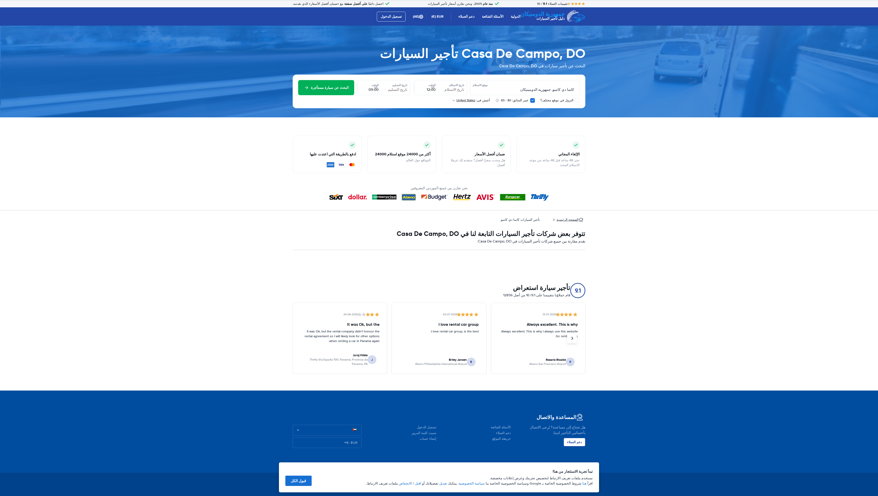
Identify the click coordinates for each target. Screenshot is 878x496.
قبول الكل (298, 480)
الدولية (515, 16)
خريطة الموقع (501, 439)
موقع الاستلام (480, 85)
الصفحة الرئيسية (567, 220)
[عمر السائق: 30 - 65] (532, 100)
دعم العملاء (466, 16)
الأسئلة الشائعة (492, 16)
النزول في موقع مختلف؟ (557, 100)
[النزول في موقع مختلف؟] (577, 100)
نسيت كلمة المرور (424, 433)
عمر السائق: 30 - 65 (514, 100)
